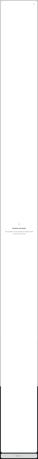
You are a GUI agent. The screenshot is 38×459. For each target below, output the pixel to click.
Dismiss (18, 456)
